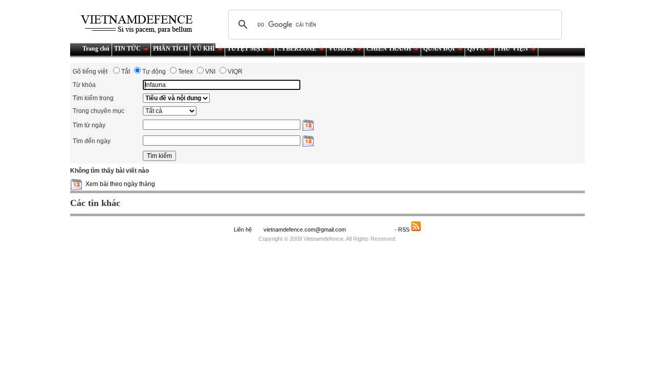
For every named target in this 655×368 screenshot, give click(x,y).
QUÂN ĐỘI (439, 48)
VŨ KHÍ (203, 48)
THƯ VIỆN (512, 48)
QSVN (476, 48)
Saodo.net (371, 229)
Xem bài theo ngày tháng (120, 184)
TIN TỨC (127, 48)
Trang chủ (96, 48)
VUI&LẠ (341, 48)
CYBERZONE (296, 48)
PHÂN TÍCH (170, 48)
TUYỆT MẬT (246, 48)
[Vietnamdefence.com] (141, 24)
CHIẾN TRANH (388, 48)
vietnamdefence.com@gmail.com (305, 229)
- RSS (403, 229)
